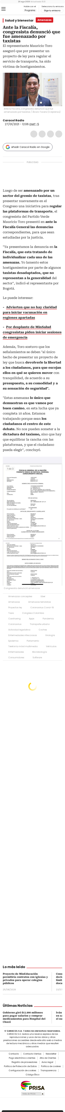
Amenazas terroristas (39, 601)
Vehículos (51, 646)
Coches (43, 629)
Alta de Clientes (48, 1058)
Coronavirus (14, 624)
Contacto (14, 1053)
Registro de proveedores (24, 1062)
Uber (43, 596)
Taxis (11, 613)
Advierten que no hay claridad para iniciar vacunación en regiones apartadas (30, 312)
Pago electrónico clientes (22, 1058)
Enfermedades (16, 651)
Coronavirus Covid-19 (42, 607)
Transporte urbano (40, 624)
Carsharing (14, 618)
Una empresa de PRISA (32, 1085)
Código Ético (32, 1074)
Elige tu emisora (52, 11)
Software (37, 657)
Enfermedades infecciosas (22, 635)
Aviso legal (47, 1062)
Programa (30, 10)
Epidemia (13, 640)
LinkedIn (50, 134)
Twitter (42, 134)
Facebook (33, 134)
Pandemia (48, 618)
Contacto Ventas (32, 1053)
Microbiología (39, 651)
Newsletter (51, 1053)
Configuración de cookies (22, 1070)
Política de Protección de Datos (20, 1066)
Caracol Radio (17, 9)
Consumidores (16, 657)
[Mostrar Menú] (3, 8)
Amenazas (14, 601)
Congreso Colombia (33, 613)
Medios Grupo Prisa (32, 1094)
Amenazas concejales (20, 596)
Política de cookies (51, 1066)
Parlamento (33, 640)
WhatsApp (58, 134)
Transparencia (48, 1070)
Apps (31, 618)
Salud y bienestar (19, 20)
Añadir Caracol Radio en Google (30, 147)
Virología (50, 635)
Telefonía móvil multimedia (23, 646)
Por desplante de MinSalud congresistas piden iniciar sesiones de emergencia (32, 332)
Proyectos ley (15, 607)
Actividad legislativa (19, 629)
